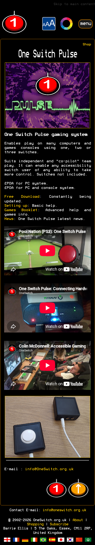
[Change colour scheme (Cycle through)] (66, 24)
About (77, 520)
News (8, 219)
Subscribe (59, 524)
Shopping (35, 524)
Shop (87, 44)
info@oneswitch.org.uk (64, 510)
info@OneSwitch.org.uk (49, 469)
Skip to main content (74, 4)
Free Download (21, 196)
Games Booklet (20, 210)
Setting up (15, 205)
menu (85, 24)
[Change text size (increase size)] (49, 24)
